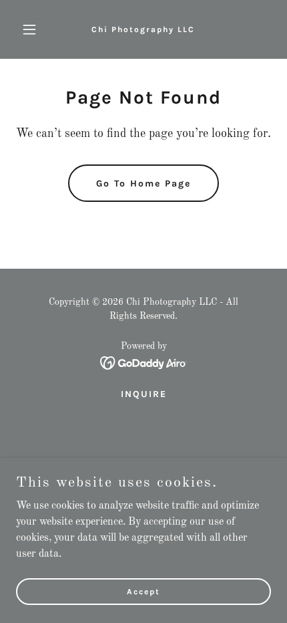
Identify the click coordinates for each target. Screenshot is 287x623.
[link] (143, 29)
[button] (35, 29)
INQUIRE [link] (144, 394)
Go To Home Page (143, 183)
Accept (143, 591)
